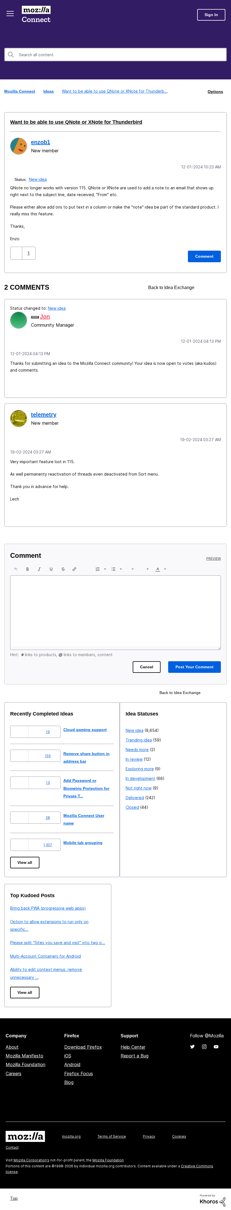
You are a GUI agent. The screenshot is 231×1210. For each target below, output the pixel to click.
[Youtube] (216, 1044)
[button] (16, 252)
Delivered (19, 977)
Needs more (21, 929)
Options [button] (215, 91)
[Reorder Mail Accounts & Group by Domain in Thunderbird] (206, 286)
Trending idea (23, 919)
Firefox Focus (78, 1071)
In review (18, 938)
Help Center (133, 1045)
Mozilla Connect (37, 15)
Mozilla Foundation (25, 1062)
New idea (38, 178)
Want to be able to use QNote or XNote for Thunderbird (71, 122)
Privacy (149, 1134)
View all (25, 860)
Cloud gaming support (89, 727)
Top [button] (15, 1196)
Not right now (23, 967)
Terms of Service (111, 1134)
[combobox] (115, 54)
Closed (16, 986)
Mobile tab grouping (87, 840)
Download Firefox (83, 1045)
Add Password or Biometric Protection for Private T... (92, 786)
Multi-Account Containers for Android (161, 954)
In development (25, 957)
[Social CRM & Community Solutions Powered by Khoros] (212, 1198)
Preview (213, 556)
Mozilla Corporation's (31, 1158)
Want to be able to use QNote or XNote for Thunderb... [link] (114, 91)
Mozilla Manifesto (24, 1054)
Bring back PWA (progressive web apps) (163, 906)
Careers (13, 1071)
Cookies (179, 1134)
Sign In (211, 14)
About (12, 1045)
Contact (12, 1145)
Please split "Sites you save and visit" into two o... (173, 940)
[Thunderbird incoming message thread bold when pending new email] (216, 286)
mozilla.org (71, 1134)
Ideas (49, 91)
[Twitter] (192, 1044)
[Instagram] (204, 1044)
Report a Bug (134, 1054)
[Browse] (11, 13)
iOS (67, 1054)
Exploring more (24, 948)
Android (72, 1062)
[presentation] (15, 567)
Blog (69, 1080)
